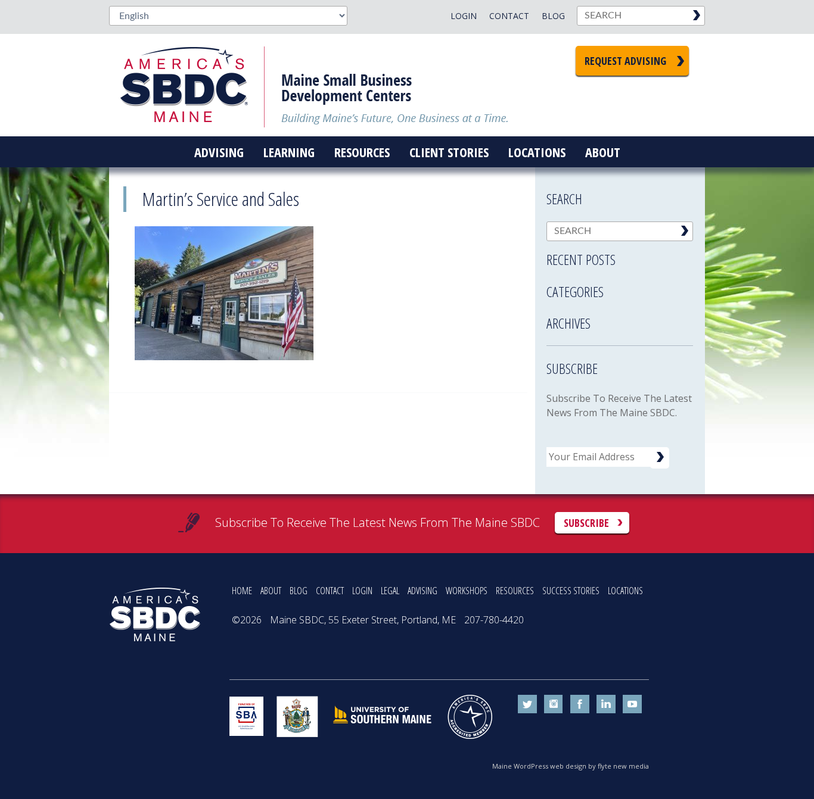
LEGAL (390, 590)
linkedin (606, 704)
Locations (537, 152)
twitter (527, 704)
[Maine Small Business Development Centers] (192, 85)
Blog (553, 15)
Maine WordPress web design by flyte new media (570, 765)
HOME (242, 590)
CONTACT (330, 590)
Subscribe (586, 523)
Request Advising (625, 61)
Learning (289, 152)
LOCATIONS (625, 590)
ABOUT (270, 590)
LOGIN (362, 590)
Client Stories (449, 152)
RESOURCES (515, 590)
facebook (579, 704)
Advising (219, 152)
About (602, 152)
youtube (632, 704)
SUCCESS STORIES (570, 590)
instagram (553, 704)
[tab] (619, 256)
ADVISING (422, 590)
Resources (362, 152)
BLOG (298, 590)
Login (464, 15)
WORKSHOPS (466, 590)
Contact (509, 15)
